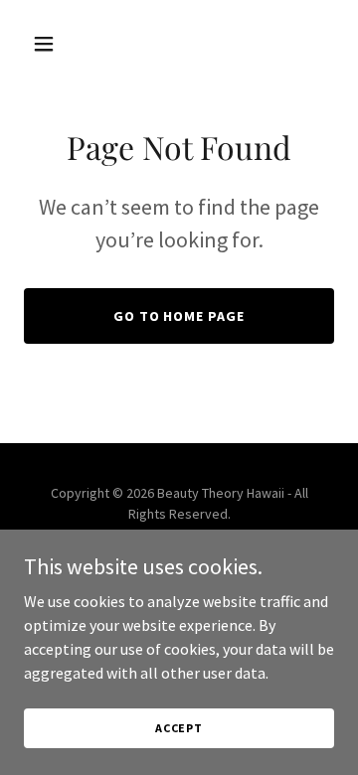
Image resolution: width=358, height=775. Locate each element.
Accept (179, 727)
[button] (47, 44)
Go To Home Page (179, 316)
